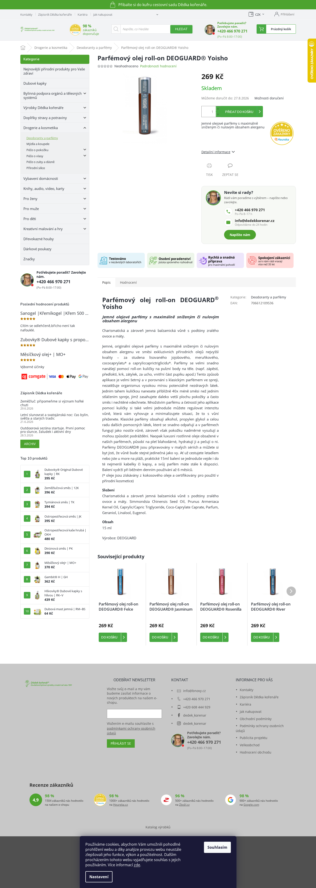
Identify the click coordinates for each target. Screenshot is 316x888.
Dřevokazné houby (38, 238)
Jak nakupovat (102, 14)
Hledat (181, 29)
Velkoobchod (250, 745)
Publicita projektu (253, 738)
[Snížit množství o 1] (218, 114)
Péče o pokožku (37, 150)
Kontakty (26, 14)
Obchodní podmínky (256, 719)
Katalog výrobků (158, 827)
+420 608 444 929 (196, 707)
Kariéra (82, 14)
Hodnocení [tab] (128, 282)
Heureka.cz (120, 805)
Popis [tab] (106, 282)
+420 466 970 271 (232, 31)
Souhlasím (217, 847)
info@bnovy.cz (194, 691)
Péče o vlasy (34, 156)
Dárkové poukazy (37, 248)
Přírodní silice (35, 168)
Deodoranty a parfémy (42, 138)
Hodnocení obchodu (255, 752)
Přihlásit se (121, 743)
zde (137, 864)
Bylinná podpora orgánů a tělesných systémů (52, 95)
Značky (29, 259)
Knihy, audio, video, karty (43, 188)
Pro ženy (30, 198)
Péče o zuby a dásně (40, 162)
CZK (257, 14)
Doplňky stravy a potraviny (45, 117)
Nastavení (99, 876)
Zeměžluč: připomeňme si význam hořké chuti (52, 403)
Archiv (30, 444)
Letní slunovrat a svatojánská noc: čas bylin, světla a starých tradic (54, 416)
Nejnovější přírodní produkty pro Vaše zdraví (54, 71)
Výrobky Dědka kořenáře (43, 107)
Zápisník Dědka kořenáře (55, 14)
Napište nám (240, 234)
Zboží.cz (184, 805)
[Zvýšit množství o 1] (218, 109)
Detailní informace (215, 152)
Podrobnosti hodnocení (158, 66)
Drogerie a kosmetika (40, 127)
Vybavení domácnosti (40, 178)
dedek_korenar (194, 715)
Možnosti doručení (269, 98)
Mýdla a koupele (37, 144)
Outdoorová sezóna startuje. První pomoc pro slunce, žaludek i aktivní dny (52, 430)
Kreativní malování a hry (43, 228)
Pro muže (31, 208)
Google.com (251, 805)
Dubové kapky (35, 83)
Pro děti (29, 218)
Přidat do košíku (239, 112)
